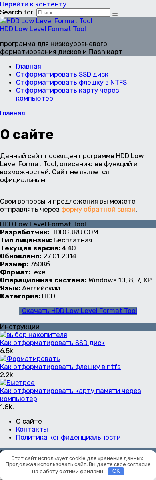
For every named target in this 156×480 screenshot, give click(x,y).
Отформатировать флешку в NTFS (71, 82)
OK (116, 471)
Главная (28, 66)
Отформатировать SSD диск (62, 74)
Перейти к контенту (33, 4)
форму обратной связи (98, 209)
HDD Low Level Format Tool (43, 29)
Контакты (32, 429)
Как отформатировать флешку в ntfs (60, 367)
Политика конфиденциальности (68, 437)
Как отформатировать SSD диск (52, 343)
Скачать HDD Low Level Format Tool (79, 311)
